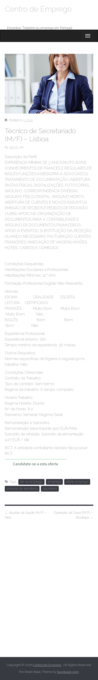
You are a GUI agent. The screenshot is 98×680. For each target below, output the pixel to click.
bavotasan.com (68, 672)
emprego (54, 482)
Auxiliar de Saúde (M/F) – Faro (26, 515)
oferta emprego (77, 482)
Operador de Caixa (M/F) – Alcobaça (73, 515)
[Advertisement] (49, 595)
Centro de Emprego (38, 9)
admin (14, 147)
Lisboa (28, 120)
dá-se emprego (31, 482)
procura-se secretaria (22, 488)
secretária (50, 488)
